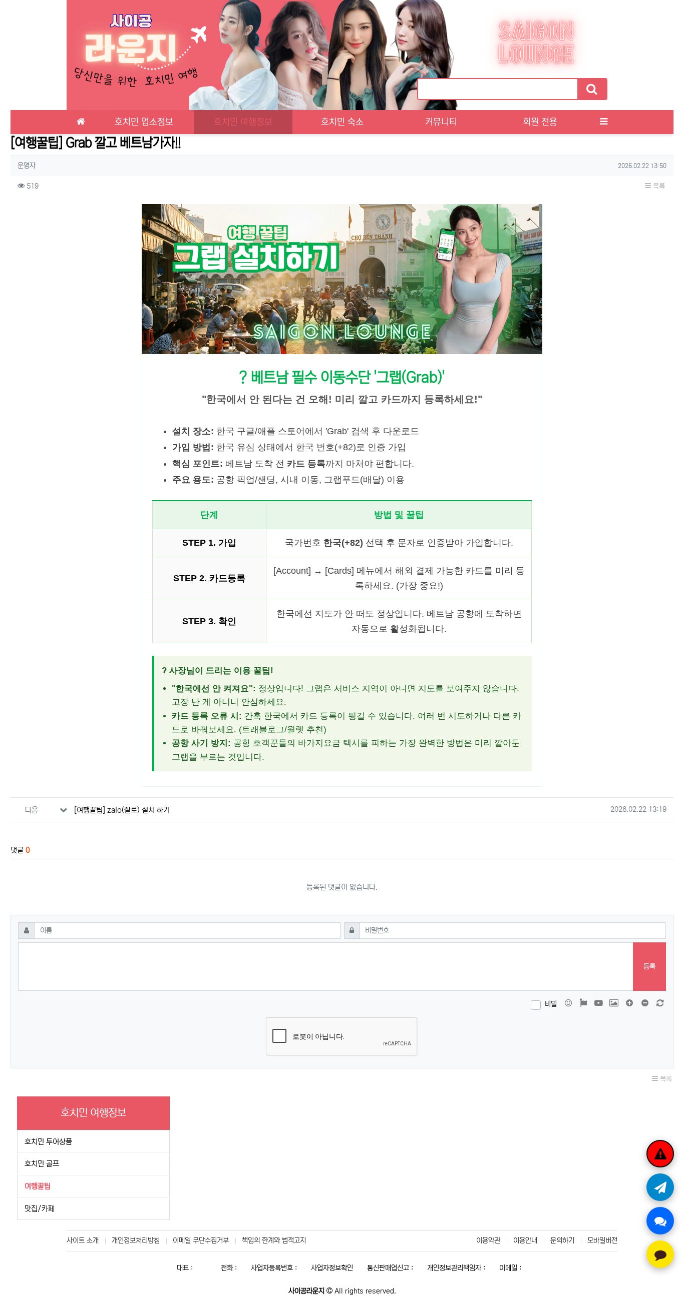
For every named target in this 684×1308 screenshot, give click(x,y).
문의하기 (562, 1240)
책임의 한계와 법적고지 (274, 1240)
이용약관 (488, 1240)
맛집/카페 (40, 1208)
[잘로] (660, 1220)
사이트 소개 (83, 1240)
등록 (649, 966)
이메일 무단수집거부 (201, 1240)
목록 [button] (658, 186)
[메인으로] (81, 122)
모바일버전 (602, 1240)
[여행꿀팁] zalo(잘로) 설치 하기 (122, 810)
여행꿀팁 (38, 1186)
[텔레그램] (660, 1187)
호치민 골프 (42, 1163)
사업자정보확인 (332, 1268)
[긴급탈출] (660, 1153)
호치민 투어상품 (48, 1141)
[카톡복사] (660, 1254)
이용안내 (525, 1240)
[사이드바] (603, 122)
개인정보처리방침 (136, 1240)
